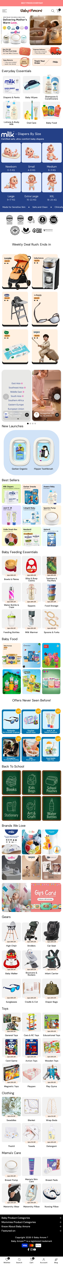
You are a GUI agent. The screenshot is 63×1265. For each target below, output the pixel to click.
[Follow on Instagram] (31, 1249)
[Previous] (6, 30)
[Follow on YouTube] (34, 1249)
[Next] (57, 30)
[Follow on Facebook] (28, 1249)
